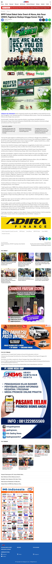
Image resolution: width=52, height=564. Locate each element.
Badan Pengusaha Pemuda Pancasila (10, 231)
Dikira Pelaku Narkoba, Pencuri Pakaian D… (9, 455)
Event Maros (29, 231)
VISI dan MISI (36, 547)
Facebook (4, 554)
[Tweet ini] (43, 20)
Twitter (20, 554)
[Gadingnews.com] (26, 1)
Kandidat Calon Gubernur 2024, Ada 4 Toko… (11, 479)
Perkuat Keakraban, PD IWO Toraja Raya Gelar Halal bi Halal (13, 244)
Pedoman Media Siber (6, 547)
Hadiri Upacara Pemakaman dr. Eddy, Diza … (11, 481)
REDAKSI (19, 547)
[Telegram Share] (46, 20)
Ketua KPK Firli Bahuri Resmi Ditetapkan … (41, 455)
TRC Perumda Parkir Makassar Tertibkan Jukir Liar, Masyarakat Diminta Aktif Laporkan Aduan (42, 279)
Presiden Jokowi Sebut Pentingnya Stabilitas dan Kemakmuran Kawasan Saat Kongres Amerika (40, 244)
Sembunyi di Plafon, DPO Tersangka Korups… (24, 468)
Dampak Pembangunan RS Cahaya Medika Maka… (12, 474)
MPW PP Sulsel (37, 231)
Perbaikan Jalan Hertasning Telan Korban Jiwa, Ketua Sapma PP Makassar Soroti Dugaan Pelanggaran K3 (25, 264)
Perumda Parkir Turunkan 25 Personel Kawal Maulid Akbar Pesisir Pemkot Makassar (26, 279)
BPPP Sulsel (22, 231)
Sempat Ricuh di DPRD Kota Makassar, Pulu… (11, 484)
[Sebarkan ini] (40, 20)
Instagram (37, 554)
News (11, 453)
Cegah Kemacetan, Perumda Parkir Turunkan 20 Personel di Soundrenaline (8, 263)
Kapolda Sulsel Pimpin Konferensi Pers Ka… (8, 468)
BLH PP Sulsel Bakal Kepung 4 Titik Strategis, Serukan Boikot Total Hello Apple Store (25, 130)
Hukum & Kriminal (6, 453)
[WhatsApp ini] (49, 20)
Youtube (4, 556)
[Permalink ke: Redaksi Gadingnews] (2, 19)
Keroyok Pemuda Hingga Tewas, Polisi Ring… (26, 455)
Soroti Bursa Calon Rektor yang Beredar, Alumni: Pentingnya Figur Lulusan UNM (42, 263)
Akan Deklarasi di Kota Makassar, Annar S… (11, 476)
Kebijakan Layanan (6, 549)
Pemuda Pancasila (6, 233)
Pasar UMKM (45, 231)
